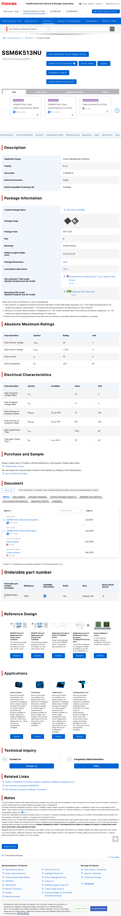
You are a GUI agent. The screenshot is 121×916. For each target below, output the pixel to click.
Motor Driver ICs (52, 869)
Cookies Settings (80, 908)
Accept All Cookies (99, 908)
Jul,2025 (89, 520)
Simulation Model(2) (38, 497)
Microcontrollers (12, 896)
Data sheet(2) (19, 497)
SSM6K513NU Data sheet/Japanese (22, 520)
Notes (117, 135)
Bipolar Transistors (13, 889)
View (65, 262)
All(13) (6, 497)
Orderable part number (54, 135)
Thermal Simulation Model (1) (63, 497)
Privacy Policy (23, 913)
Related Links (107, 135)
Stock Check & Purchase (16, 473)
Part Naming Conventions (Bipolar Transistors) (26, 789)
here (25, 812)
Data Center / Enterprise (95, 869)
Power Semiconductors (15, 873)
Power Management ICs (55, 877)
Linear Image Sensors (54, 889)
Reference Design (73, 135)
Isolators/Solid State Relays (17, 877)
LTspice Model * (13, 552)
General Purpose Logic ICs (57, 885)
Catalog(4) (57, 501)
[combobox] (79, 29)
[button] (91, 4)
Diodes (8, 892)
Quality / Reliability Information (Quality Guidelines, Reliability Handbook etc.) (40, 782)
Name (6, 511)
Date (88, 511)
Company (89, 883)
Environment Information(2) (15, 501)
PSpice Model (12, 542)
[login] (115, 839)
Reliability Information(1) (91, 497)
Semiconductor (15, 38)
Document (39, 135)
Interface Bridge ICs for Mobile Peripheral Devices (58, 894)
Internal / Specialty (92, 873)
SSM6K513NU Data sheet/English (21, 531)
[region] (60, 908)
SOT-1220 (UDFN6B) (76, 210)
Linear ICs (49, 881)
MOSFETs (29, 38)
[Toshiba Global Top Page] (13, 4)
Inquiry (96, 135)
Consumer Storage (92, 877)
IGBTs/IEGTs (10, 885)
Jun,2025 (89, 531)
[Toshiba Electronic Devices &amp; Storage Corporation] (50, 4)
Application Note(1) (40, 501)
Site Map (115, 857)
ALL (14, 92)
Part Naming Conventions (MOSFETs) (22, 785)
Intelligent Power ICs (54, 873)
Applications (87, 135)
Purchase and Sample (24, 135)
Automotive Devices (14, 869)
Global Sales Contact (14, 466)
